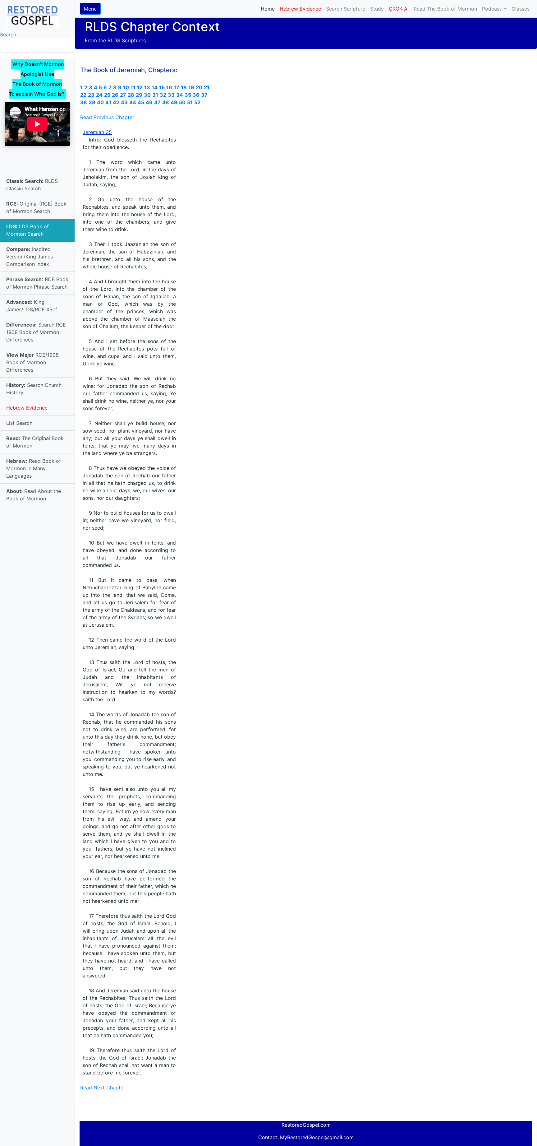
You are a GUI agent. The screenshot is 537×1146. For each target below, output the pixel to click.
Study (377, 9)
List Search (19, 423)
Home (269, 8)
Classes (521, 9)
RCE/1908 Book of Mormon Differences (32, 362)
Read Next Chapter (102, 1087)
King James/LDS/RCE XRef (31, 306)
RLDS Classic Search (32, 185)
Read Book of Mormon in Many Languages (33, 468)
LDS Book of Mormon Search (27, 230)
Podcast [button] (492, 9)
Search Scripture (345, 9)
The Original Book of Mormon (35, 442)
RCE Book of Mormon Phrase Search (37, 283)
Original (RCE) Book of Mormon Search (36, 207)
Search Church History (34, 389)
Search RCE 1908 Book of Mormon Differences (36, 332)
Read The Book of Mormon (445, 9)
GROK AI (399, 9)
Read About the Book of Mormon (33, 495)
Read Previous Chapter (107, 117)
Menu (90, 9)
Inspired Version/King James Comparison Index (29, 256)
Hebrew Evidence (27, 408)
